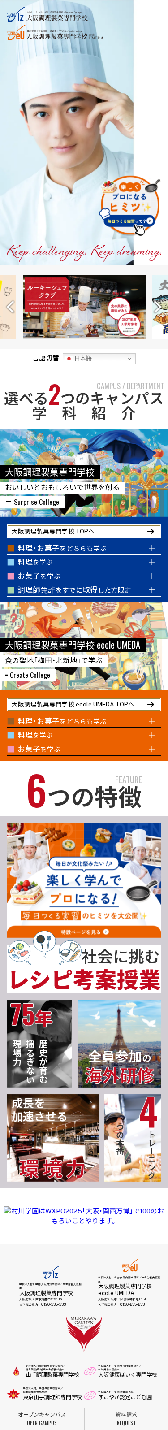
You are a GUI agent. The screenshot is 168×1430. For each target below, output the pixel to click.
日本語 (82, 358)
